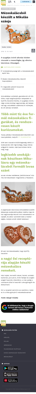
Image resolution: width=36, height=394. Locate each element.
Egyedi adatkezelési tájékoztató (15, 353)
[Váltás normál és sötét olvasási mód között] (15, 2)
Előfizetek (26, 1)
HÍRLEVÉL (7, 337)
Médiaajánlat (8, 356)
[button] (33, 5)
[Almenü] (9, 1)
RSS (5, 333)
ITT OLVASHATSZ (24, 137)
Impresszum (8, 345)
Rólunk (6, 341)
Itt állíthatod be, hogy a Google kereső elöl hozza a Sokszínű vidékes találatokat (20, 307)
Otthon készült (8, 9)
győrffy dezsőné (14, 5)
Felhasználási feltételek (12, 349)
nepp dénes (26, 5)
